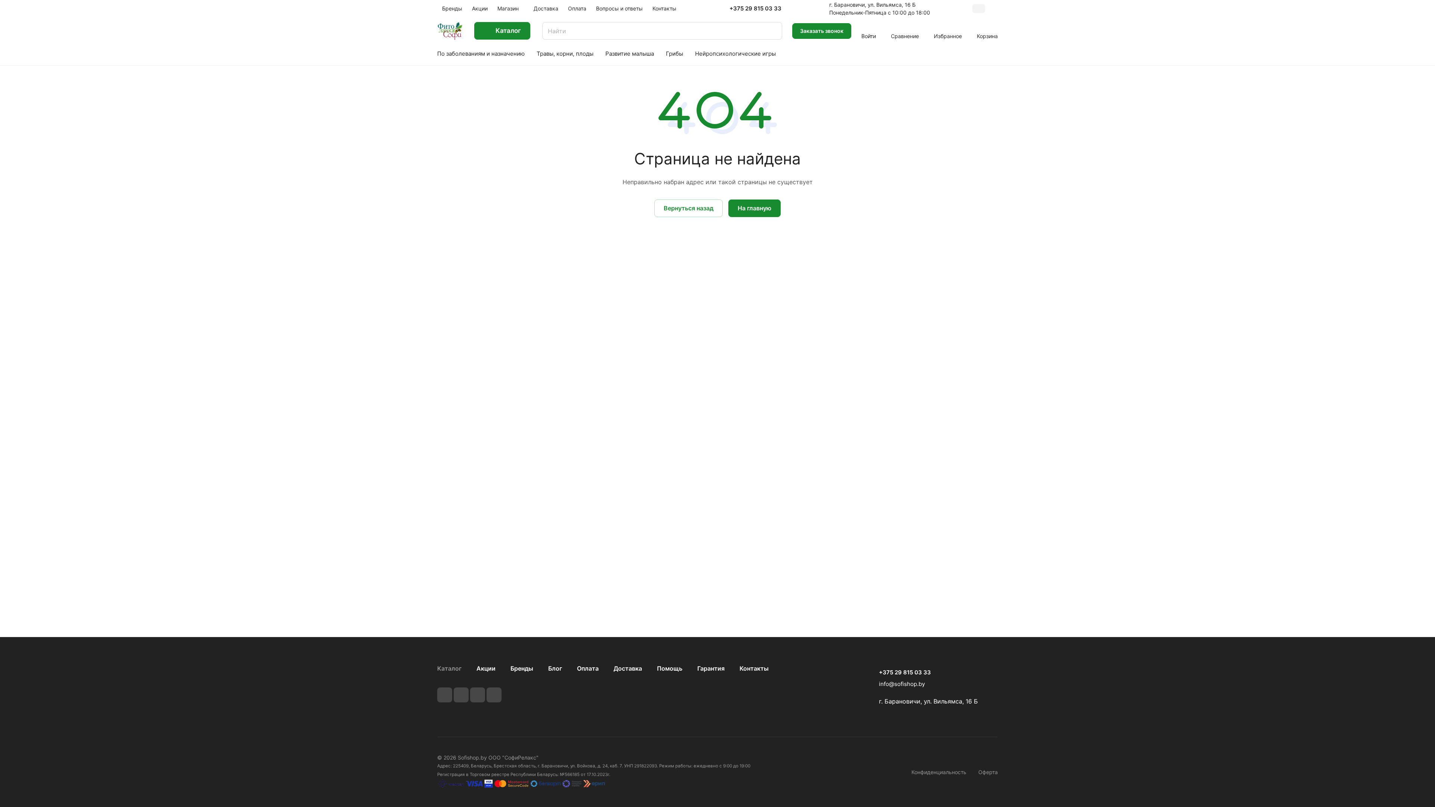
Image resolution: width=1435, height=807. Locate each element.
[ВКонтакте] (444, 694)
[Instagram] (477, 694)
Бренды (521, 668)
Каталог (449, 668)
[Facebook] (461, 694)
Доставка (628, 668)
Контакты (754, 668)
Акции (486, 668)
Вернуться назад (688, 208)
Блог (555, 668)
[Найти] (772, 31)
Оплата (588, 668)
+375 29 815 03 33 (755, 8)
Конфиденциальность (938, 772)
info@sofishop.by (902, 683)
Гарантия (711, 668)
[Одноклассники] (494, 694)
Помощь (669, 668)
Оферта (988, 772)
